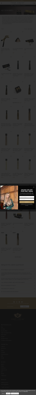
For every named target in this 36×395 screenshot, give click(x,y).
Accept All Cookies (15, 393)
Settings (3, 393)
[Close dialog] (34, 187)
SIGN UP (26, 202)
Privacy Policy (26, 391)
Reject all (8, 393)
